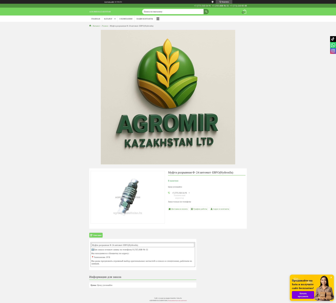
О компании (125, 18)
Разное (105, 26)
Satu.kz (179, 298)
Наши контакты (144, 18)
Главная (95, 18)
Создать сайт (109, 2)
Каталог (108, 18)
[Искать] (206, 10)
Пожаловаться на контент (177, 300)
